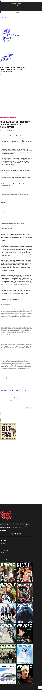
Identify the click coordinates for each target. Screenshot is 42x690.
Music (3, 548)
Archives (4, 557)
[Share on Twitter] (6, 376)
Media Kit (17, 9)
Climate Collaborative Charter (7, 390)
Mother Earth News (6, 554)
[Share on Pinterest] (6, 378)
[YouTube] (15, 534)
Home (3, 543)
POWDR (17, 390)
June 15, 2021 (3, 130)
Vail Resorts (23, 390)
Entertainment (5, 550)
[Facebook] (12, 534)
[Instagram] (18, 534)
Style (3, 552)
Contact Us (4, 559)
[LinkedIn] (20, 534)
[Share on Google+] (6, 377)
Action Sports (4, 545)
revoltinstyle (11, 130)
